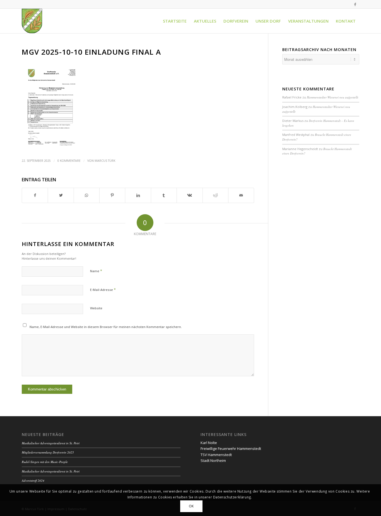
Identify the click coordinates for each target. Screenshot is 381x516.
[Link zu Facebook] (355, 4)
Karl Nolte (209, 442)
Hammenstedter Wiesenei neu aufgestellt (332, 97)
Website (96, 308)
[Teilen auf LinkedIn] (138, 195)
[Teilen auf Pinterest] (112, 195)
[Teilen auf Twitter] (60, 195)
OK (191, 506)
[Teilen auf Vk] (189, 195)
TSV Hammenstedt (216, 454)
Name (96, 270)
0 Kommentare (69, 161)
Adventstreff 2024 (33, 480)
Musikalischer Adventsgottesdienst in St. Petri (50, 443)
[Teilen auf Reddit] (215, 195)
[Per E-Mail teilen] (241, 195)
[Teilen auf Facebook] (35, 195)
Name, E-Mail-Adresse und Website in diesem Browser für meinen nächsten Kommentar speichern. (106, 327)
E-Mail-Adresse (103, 289)
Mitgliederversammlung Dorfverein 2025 (48, 452)
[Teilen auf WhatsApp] (86, 195)
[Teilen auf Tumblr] (164, 195)
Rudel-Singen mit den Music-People (45, 462)
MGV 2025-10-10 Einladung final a (91, 52)
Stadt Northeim (213, 460)
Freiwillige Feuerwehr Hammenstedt (231, 448)
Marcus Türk (105, 161)
